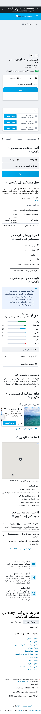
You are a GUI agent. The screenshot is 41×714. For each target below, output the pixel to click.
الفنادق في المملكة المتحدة (29, 666)
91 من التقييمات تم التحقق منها (17, 70)
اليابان (18, 706)
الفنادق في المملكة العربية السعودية (26, 645)
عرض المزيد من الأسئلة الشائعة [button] (20, 548)
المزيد (37, 200)
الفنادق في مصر (33, 660)
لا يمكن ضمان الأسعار (23, 681)
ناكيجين (20, 710)
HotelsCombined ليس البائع (27, 687)
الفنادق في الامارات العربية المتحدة (26, 654)
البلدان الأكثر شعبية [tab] (31, 622)
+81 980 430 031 (31, 67)
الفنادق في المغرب (32, 638)
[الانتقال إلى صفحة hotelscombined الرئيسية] (24, 16)
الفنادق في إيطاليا (32, 670)
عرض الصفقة (9, 423)
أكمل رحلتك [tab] (33, 627)
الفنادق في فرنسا (32, 663)
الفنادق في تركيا (33, 648)
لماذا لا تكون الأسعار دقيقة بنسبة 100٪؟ (23, 696)
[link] (26, 428)
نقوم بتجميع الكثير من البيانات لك (25, 691)
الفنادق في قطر (33, 641)
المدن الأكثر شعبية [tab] (15, 622)
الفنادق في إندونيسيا (31, 651)
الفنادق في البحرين (32, 657)
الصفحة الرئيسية (27, 706)
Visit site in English (19, 11)
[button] (2, 9)
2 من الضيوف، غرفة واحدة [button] (27, 84)
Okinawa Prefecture (35, 710)
